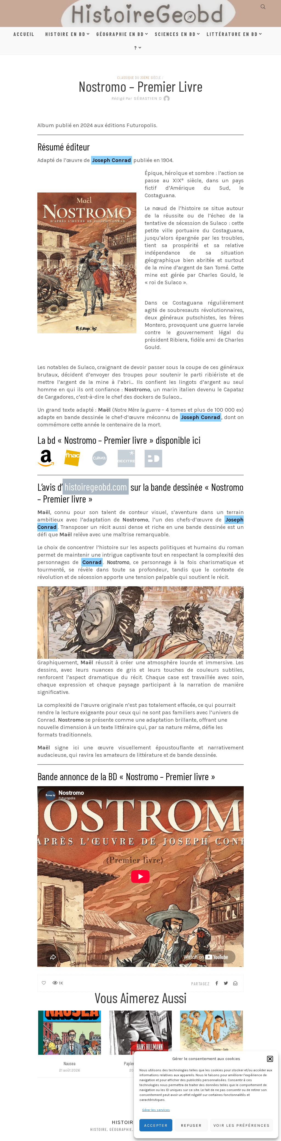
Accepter (156, 1125)
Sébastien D (136, 98)
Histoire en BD (65, 34)
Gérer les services (156, 1110)
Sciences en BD (175, 34)
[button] (270, 1059)
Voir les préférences (241, 1125)
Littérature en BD (232, 34)
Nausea (69, 1063)
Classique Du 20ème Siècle (139, 77)
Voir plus (69, 1032)
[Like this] (44, 983)
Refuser (191, 1125)
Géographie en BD (120, 34)
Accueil (24, 34)
